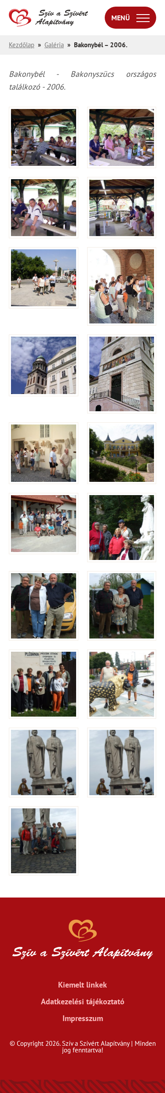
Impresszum (82, 1018)
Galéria (54, 45)
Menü (120, 17)
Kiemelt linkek (82, 985)
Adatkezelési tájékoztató (83, 1002)
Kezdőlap (21, 45)
